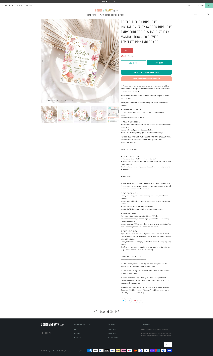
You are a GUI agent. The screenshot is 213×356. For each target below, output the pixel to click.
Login (202, 5)
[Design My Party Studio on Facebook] (3, 5)
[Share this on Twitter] (123, 300)
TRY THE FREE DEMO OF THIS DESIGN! (146, 79)
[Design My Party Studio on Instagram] (6, 5)
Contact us (28, 5)
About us (20, 5)
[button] (96, 15)
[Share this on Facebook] (129, 300)
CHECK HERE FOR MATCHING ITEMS (146, 72)
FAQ (13, 5)
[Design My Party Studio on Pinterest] (10, 5)
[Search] (208, 14)
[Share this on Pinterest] (135, 300)
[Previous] (42, 61)
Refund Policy (112, 333)
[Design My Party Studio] (106, 10)
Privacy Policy (112, 329)
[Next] (117, 61)
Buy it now (160, 63)
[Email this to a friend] (141, 300)
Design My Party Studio (53, 351)
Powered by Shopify (79, 351)
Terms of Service (113, 337)
